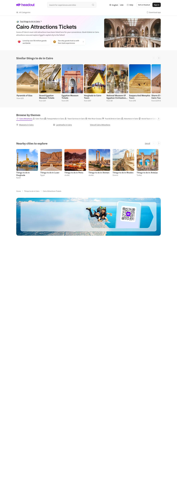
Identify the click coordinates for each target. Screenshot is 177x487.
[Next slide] (159, 58)
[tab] (24, 119)
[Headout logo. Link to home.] (25, 4)
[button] (23, 12)
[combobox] (71, 5)
